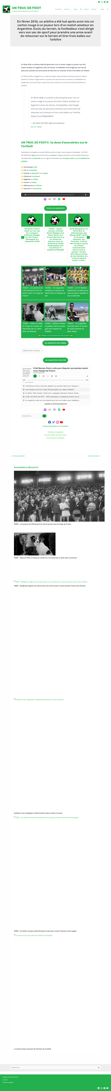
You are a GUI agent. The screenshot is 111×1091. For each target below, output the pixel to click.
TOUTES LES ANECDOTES (55, 208)
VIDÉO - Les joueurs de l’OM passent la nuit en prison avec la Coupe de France (42, 524)
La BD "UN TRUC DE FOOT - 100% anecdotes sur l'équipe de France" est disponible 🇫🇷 (56, 397)
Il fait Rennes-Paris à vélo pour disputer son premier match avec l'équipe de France (55, 386)
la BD (35, 167)
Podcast (66, 9)
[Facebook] (99, 2)
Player (102, 9)
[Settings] (88, 195)
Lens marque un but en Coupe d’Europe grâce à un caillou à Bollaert (49, 389)
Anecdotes (58, 9)
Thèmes (93, 9)
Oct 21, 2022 (36, 127)
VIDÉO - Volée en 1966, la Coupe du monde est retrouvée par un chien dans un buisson (45, 558)
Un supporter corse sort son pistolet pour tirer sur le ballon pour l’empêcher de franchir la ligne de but (61, 400)
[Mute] (79, 195)
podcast (54, 155)
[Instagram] (105, 2)
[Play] (23, 195)
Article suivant (94, 456)
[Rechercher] (44, 416)
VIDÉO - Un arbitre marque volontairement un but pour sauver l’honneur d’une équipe (45, 931)
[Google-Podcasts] (50, 199)
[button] (70, 9)
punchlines (37, 189)
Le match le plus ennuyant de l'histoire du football (32, 1049)
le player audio (68, 158)
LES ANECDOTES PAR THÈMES (55, 343)
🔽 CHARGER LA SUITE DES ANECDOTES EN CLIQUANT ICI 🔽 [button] (56, 335)
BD (81, 9)
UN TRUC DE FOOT (26, 8)
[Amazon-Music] (55, 199)
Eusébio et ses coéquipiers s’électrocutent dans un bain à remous (38, 813)
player (45, 173)
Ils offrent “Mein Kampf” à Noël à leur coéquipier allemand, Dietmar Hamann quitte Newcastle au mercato (63, 393)
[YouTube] (107, 2)
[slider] (49, 194)
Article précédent (17, 456)
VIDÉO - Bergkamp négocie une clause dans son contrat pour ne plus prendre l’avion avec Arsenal (49, 586)
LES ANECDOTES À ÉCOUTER (55, 360)
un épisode (36, 158)
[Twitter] (102, 2)
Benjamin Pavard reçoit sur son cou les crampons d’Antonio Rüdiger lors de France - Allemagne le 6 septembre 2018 (32, 235)
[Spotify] (60, 199)
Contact (5, 1080)
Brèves (87, 9)
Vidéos (75, 9)
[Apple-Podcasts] (45, 199)
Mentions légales (8, 1082)
